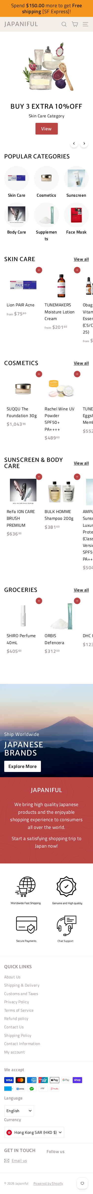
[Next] (84, 143)
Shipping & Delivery (21, 985)
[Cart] (75, 24)
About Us (12, 977)
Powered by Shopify (48, 1183)
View (46, 128)
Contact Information (22, 1044)
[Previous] (74, 143)
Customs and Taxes (21, 994)
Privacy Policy (16, 1002)
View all (81, 259)
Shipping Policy (17, 1035)
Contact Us (14, 1027)
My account (14, 1052)
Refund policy (16, 1018)
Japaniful (21, 24)
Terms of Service (19, 1010)
